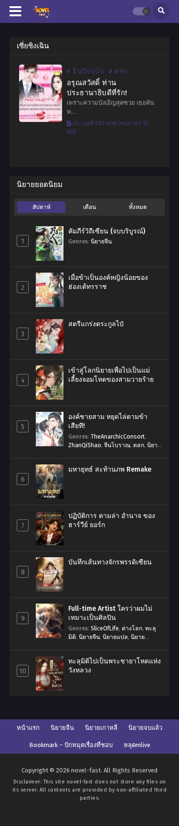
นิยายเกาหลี (101, 727)
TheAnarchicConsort (118, 436)
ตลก (138, 445)
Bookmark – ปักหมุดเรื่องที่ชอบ (71, 745)
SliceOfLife (105, 628)
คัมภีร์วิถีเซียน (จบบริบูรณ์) (106, 231)
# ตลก (118, 71)
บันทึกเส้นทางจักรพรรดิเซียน (110, 562)
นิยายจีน (101, 241)
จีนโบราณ (117, 445)
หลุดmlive (137, 745)
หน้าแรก (28, 727)
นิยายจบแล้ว (145, 727)
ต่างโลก (132, 628)
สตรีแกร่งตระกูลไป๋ (96, 324)
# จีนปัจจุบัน (86, 71)
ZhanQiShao (84, 445)
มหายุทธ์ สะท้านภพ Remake (109, 469)
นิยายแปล (115, 636)
